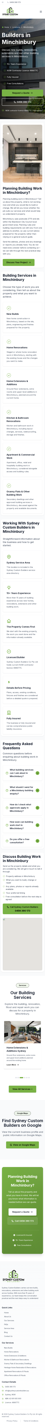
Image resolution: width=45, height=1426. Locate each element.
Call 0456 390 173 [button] (24, 1221)
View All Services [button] (21, 1089)
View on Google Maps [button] (24, 1145)
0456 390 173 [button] (24, 102)
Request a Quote (20, 93)
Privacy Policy (12, 1421)
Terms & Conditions (31, 1421)
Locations (16, 27)
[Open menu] (41, 11)
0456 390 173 (10, 1387)
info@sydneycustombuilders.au (17, 1391)
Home (6, 27)
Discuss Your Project (17, 262)
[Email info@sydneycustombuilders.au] (3, 2)
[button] (22, 1212)
